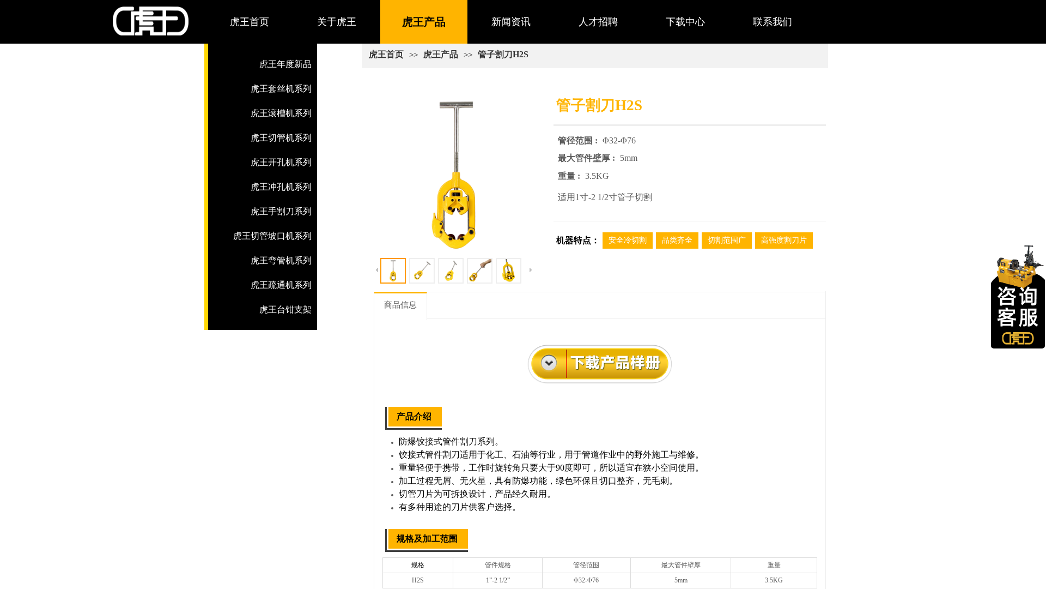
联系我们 (772, 21)
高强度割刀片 (784, 240)
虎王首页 (249, 21)
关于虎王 (336, 21)
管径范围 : (579, 140)
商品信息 (400, 304)
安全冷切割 (628, 240)
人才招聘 (598, 21)
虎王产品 (424, 22)
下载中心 (685, 21)
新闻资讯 (511, 21)
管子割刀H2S (503, 54)
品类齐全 (677, 240)
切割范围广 (727, 240)
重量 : (570, 176)
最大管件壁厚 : (587, 158)
